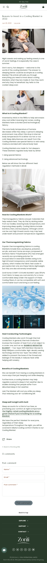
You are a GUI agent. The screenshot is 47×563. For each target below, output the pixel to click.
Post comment (24, 503)
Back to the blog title (11, 447)
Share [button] (9, 439)
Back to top (23, 513)
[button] (3, 6)
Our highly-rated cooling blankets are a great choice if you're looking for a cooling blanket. (21, 413)
